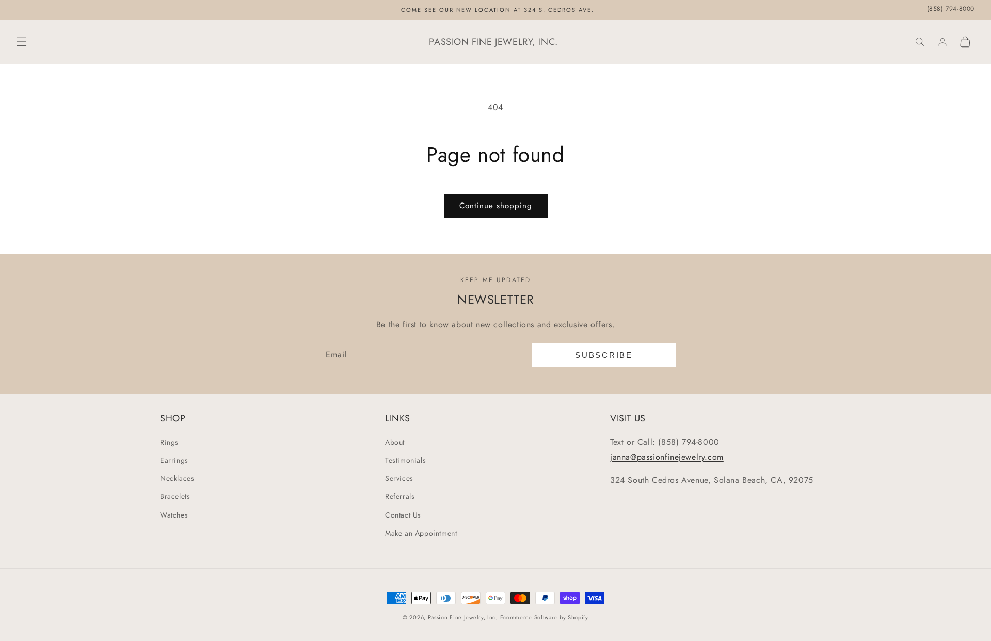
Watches (174, 515)
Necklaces (177, 478)
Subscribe (603, 355)
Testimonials (405, 460)
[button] (21, 41)
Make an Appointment (421, 533)
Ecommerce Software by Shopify (544, 617)
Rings (169, 442)
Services (399, 478)
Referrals (399, 496)
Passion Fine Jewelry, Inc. (463, 617)
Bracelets (175, 496)
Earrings (174, 460)
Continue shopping (495, 205)
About (395, 442)
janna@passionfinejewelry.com (667, 457)
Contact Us (403, 515)
